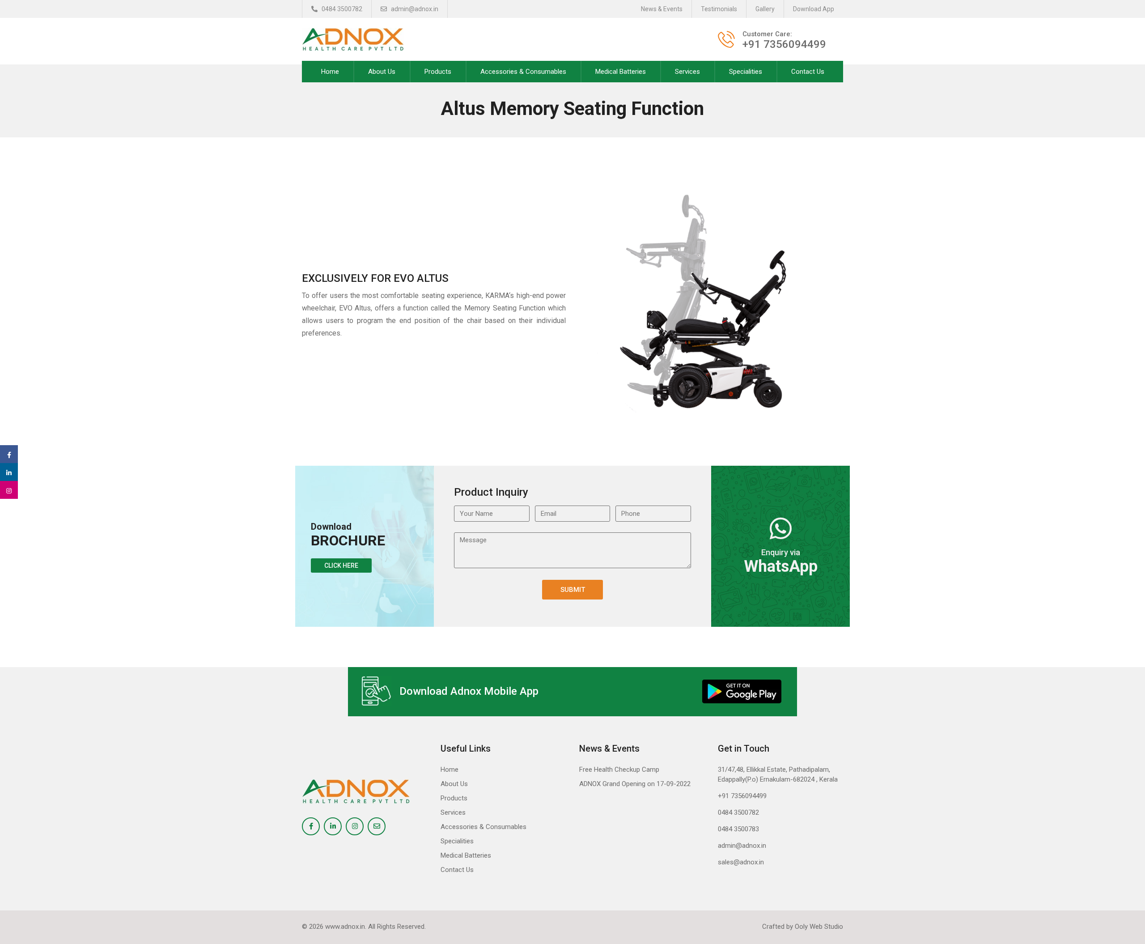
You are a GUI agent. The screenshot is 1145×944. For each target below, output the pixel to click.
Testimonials (719, 9)
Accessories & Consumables (523, 72)
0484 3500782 (341, 9)
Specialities (745, 72)
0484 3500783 (738, 829)
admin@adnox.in (414, 9)
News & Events (662, 9)
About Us (381, 72)
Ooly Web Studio (819, 927)
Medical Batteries (620, 72)
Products (437, 72)
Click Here (341, 565)
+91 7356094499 (742, 796)
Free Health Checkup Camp (619, 769)
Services (687, 72)
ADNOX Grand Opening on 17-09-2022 (635, 784)
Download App (813, 9)
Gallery (765, 9)
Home (330, 72)
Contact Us (807, 72)
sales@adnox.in (741, 862)
